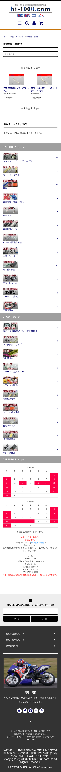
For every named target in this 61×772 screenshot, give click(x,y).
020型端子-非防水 (32, 37)
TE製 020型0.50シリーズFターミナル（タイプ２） (44, 89)
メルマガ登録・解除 (32, 737)
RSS (27, 739)
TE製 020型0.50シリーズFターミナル (17, 89)
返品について (19, 734)
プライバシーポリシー (15, 737)
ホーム (6, 37)
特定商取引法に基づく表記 (35, 734)
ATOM (32, 739)
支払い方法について (25, 731)
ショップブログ (47, 737)
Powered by (15, 766)
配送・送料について (41, 731)
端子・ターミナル (17, 37)
